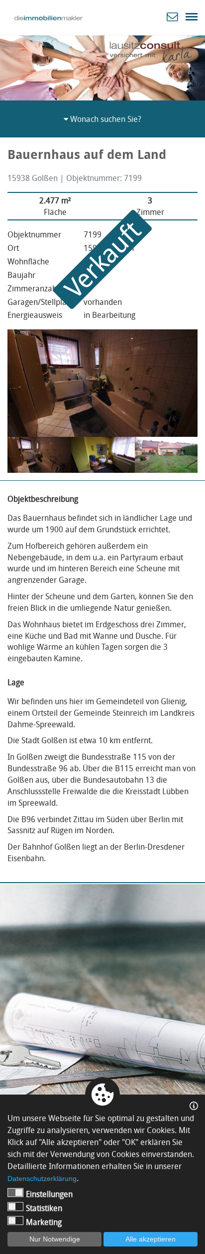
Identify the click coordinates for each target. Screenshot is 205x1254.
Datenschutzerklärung (42, 1179)
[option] (102, 66)
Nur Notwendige (54, 1239)
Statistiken (44, 1208)
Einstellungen (49, 1194)
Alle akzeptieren (150, 1239)
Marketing (44, 1222)
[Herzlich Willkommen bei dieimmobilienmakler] (48, 18)
